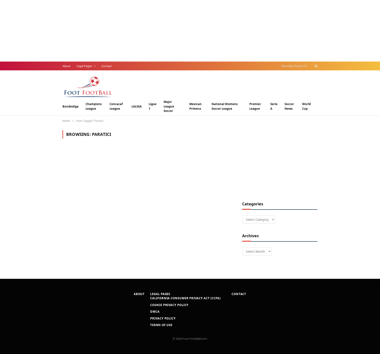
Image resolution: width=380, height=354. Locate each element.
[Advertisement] (132, 31)
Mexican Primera (195, 106)
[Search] (316, 66)
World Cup (306, 106)
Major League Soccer (169, 106)
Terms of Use (161, 325)
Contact (106, 66)
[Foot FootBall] (88, 86)
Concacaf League (116, 106)
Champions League (94, 106)
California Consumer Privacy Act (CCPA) (185, 298)
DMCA (155, 312)
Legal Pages (84, 66)
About (66, 66)
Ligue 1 (153, 106)
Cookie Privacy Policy (169, 305)
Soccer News (289, 106)
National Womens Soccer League (225, 106)
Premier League (255, 106)
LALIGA (137, 106)
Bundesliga (70, 106)
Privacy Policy (163, 318)
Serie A (274, 106)
